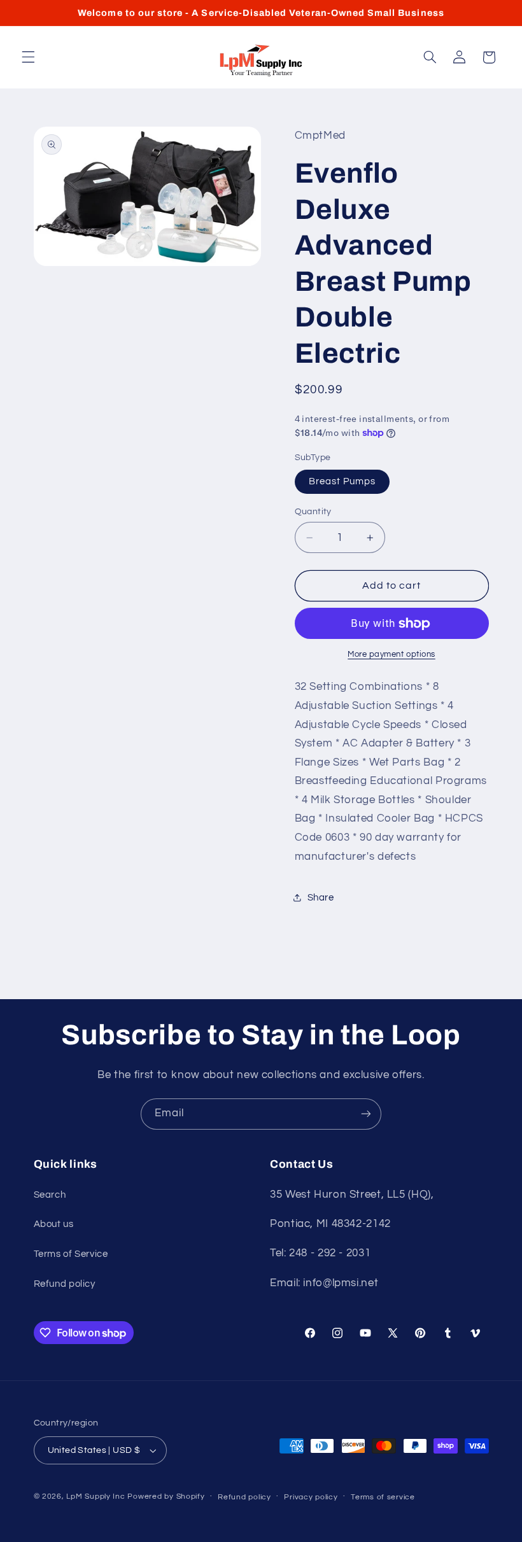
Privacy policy (310, 1497)
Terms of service (383, 1497)
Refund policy (64, 1284)
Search (50, 1195)
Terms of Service (71, 1254)
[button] (28, 57)
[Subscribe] (366, 1114)
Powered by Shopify (165, 1496)
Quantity (313, 511)
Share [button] (320, 897)
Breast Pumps (342, 481)
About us (54, 1224)
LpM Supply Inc (95, 1496)
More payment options (391, 654)
